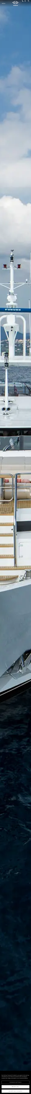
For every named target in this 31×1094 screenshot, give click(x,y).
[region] (15, 1082)
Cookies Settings (15, 1082)
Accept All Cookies (15, 1091)
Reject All (15, 1086)
